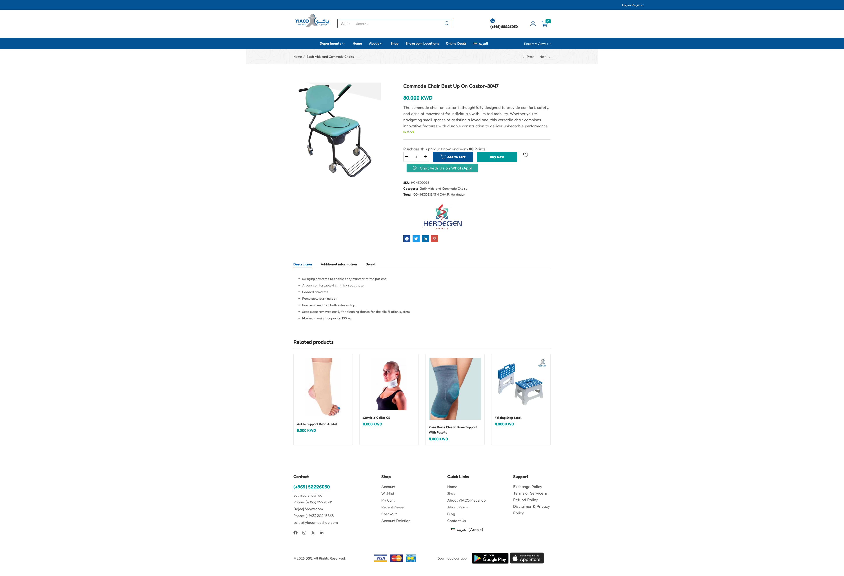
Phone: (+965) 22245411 (313, 502)
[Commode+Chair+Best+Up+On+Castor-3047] (416, 238)
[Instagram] (304, 533)
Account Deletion (395, 520)
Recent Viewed (393, 507)
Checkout (389, 513)
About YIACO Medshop (466, 500)
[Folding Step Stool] (521, 384)
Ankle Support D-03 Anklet (317, 424)
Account (388, 486)
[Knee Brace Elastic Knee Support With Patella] (455, 389)
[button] (345, 23)
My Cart (388, 500)
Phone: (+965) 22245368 (313, 515)
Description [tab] (302, 264)
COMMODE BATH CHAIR (431, 194)
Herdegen (458, 194)
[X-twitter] (313, 533)
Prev (530, 56)
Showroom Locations (422, 43)
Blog (451, 513)
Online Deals (456, 43)
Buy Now (497, 157)
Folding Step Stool (508, 418)
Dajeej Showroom (308, 508)
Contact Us (456, 520)
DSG (309, 558)
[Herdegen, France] (442, 216)
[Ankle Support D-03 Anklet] (323, 387)
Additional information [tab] (339, 264)
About (374, 43)
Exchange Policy (527, 486)
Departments (331, 43)
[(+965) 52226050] (492, 20)
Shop (394, 43)
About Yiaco (457, 507)
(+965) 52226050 (504, 26)
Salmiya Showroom (309, 495)
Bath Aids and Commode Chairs (330, 56)
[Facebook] (295, 533)
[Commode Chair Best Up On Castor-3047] (406, 238)
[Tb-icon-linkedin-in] (322, 533)
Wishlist (387, 493)
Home (357, 43)
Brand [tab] (370, 264)
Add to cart (456, 157)
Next (543, 56)
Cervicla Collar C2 (376, 418)
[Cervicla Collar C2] (389, 384)
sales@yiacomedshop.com (315, 522)
